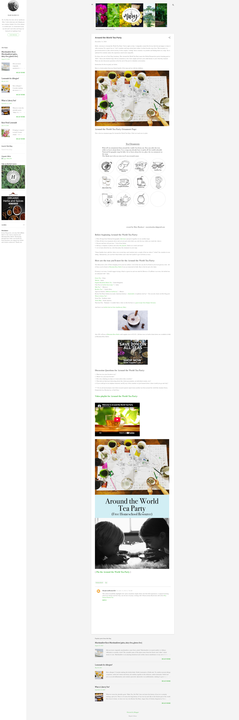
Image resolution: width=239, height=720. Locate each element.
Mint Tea (97, 287)
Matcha (97, 280)
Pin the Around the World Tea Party (113, 571)
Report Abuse (133, 716)
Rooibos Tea (98, 289)
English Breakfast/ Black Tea (103, 282)
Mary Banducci (13, 15)
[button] (169, 37)
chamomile (131, 294)
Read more (166, 659)
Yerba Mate (98, 300)
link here (123, 239)
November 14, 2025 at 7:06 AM (124, 590)
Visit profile (13, 35)
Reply (104, 600)
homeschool (99, 582)
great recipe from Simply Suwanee (146, 303)
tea (106, 582)
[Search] (173, 5)
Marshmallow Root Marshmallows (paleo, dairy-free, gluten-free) (118, 643)
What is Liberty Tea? (101, 296)
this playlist (123, 245)
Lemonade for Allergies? (103, 665)
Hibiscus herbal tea (111, 291)
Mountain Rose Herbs (115, 267)
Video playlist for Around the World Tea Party (116, 396)
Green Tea (98, 278)
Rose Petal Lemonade (9, 123)
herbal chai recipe (108, 285)
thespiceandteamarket (109, 590)
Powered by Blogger (133, 712)
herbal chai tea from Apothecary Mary (115, 307)
